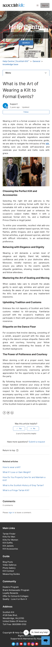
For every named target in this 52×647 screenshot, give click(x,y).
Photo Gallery (9, 568)
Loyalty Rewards (10, 593)
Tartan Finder (9, 533)
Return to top (9, 450)
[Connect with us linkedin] (25, 644)
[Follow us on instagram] (32, 644)
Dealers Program (11, 587)
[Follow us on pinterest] (29, 644)
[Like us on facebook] (17, 644)
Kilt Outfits (8, 542)
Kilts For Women (10, 539)
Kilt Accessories (10, 548)
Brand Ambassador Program (16, 590)
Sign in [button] (45, 5)
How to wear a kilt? (12, 467)
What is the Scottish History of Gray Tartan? (23, 485)
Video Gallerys (9, 565)
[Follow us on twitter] (13, 644)
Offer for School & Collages (15, 596)
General (36, 61)
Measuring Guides (11, 574)
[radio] (19, 429)
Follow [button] (26, 112)
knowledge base (10, 64)
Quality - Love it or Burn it (15, 599)
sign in (11, 512)
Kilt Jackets (8, 546)
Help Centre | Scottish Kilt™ (16, 61)
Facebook (4, 412)
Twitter (8, 412)
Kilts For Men (9, 536)
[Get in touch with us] (36, 644)
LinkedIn (12, 412)
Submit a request (37, 441)
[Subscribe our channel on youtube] (21, 644)
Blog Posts (8, 562)
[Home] (14, 5)
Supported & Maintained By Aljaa (26, 638)
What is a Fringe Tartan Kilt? (16, 490)
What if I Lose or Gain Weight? (17, 472)
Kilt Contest (8, 571)
